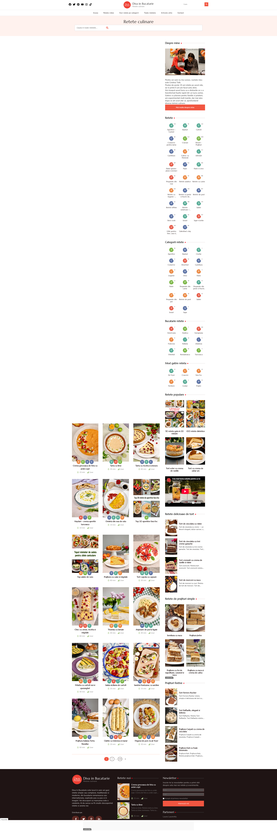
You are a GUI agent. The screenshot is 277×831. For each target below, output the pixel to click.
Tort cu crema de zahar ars (195, 469)
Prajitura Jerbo (195, 635)
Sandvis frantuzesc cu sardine (146, 685)
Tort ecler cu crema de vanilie (174, 469)
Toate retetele (150, 13)
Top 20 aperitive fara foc (146, 521)
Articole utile (166, 13)
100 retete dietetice (196, 431)
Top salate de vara (85, 577)
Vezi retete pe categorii (129, 13)
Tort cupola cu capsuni (146, 577)
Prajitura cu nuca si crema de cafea (196, 671)
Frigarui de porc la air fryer (146, 741)
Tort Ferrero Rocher (187, 692)
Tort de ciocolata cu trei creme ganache (189, 542)
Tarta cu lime (115, 465)
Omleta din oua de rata (116, 521)
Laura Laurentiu (170, 816)
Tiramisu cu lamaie (116, 629)
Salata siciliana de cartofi (115, 685)
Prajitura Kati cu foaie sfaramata (188, 749)
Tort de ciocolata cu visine (190, 523)
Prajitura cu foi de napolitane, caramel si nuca (174, 672)
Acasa (95, 13)
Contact (181, 13)
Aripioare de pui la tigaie (146, 629)
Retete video (108, 13)
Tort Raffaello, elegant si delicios (189, 711)
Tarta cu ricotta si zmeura (146, 465)
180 (120, 759)
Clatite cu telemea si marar (115, 741)
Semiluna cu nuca (174, 635)
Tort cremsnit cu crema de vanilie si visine (190, 561)
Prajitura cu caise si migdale (116, 577)
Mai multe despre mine (185, 107)
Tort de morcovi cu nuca (190, 580)
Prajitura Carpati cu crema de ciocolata (192, 730)
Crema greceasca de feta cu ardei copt (143, 785)
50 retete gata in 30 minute (174, 432)
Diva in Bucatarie (143, 3)
